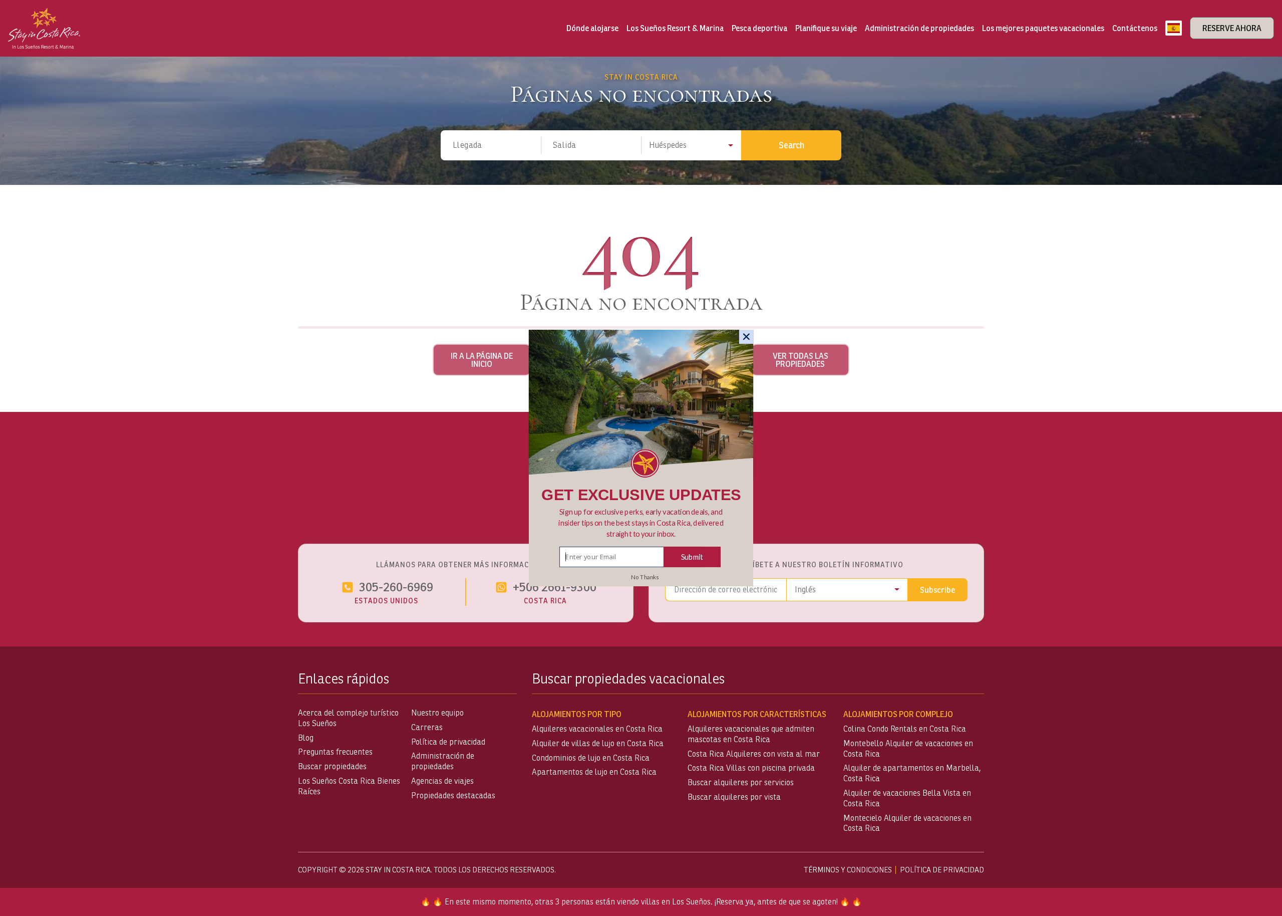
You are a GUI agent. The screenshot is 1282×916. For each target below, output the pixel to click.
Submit (692, 556)
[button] (641, 522)
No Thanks (645, 577)
